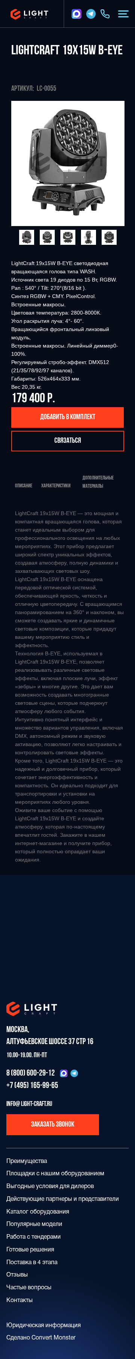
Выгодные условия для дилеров (50, 1186)
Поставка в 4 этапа (31, 1262)
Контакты (19, 1300)
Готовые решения (30, 1250)
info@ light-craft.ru (29, 1104)
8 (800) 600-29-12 (30, 1073)
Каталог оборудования (37, 1212)
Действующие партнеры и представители (62, 1199)
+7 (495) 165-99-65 (32, 1086)
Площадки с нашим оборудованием (55, 1173)
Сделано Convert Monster (40, 1338)
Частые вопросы (28, 1287)
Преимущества (26, 1161)
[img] (76, 14)
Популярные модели (34, 1224)
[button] (123, 14)
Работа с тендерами (33, 1237)
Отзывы (17, 1275)
